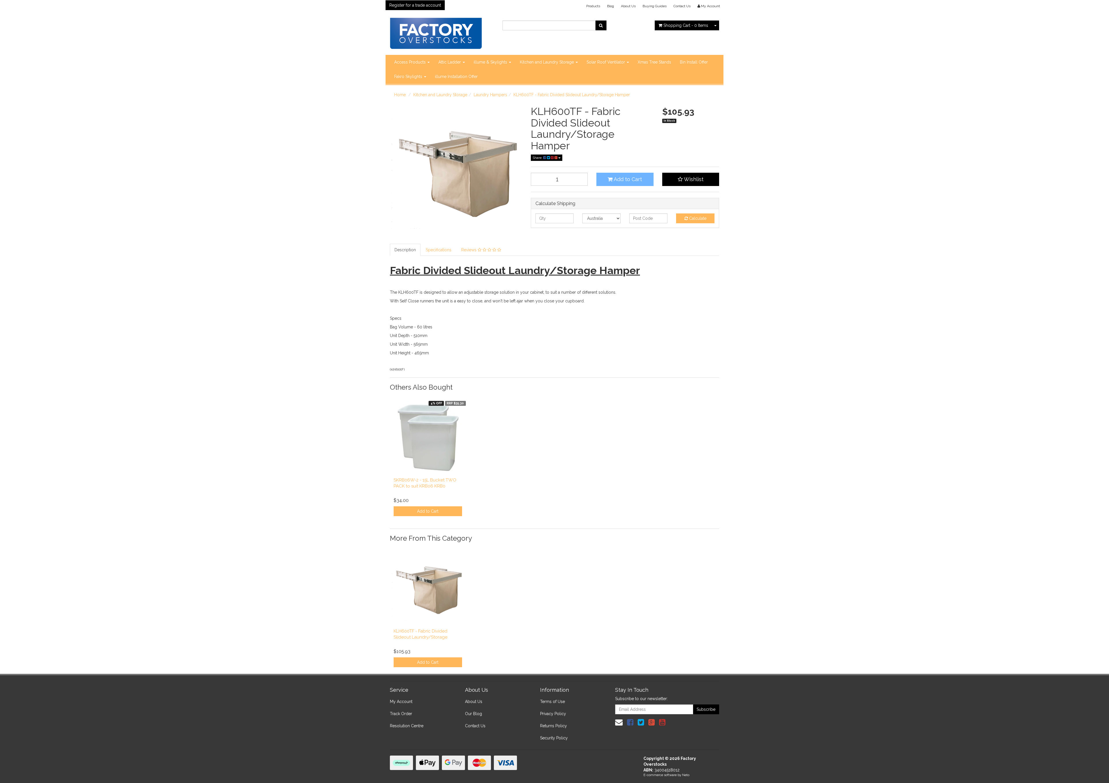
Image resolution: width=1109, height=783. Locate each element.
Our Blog (473, 713)
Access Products (410, 62)
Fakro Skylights (408, 76)
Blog (610, 6)
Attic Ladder (450, 62)
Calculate (697, 218)
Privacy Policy (553, 713)
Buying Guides (655, 6)
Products (593, 6)
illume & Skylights (491, 62)
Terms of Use (552, 701)
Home (400, 94)
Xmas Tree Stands (654, 62)
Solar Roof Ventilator (606, 62)
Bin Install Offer (694, 62)
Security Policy (554, 738)
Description (405, 250)
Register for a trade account (415, 5)
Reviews (469, 250)
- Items (685, 25)
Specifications (438, 250)
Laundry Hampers (490, 94)
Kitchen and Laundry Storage (547, 62)
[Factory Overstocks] (436, 31)
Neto (685, 775)
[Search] (600, 25)
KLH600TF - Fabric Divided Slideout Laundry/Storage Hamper (571, 94)
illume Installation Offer (456, 76)
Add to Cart (627, 179)
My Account (401, 701)
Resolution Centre (406, 726)
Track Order (401, 713)
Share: (538, 158)
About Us (628, 6)
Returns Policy (553, 726)
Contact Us (682, 6)
